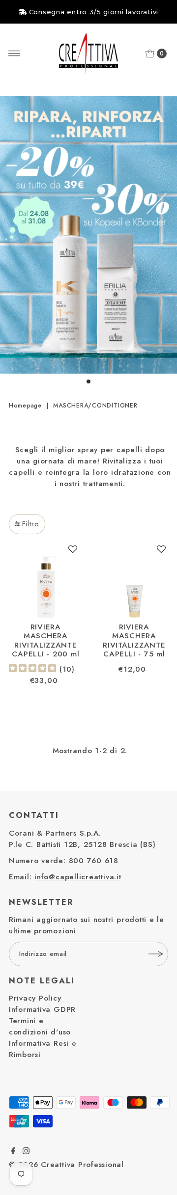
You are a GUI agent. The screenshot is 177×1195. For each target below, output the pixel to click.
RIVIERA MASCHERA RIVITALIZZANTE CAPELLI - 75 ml (134, 640)
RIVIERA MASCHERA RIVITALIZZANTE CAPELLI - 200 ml (45, 640)
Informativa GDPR (42, 1009)
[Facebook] (13, 1151)
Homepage (25, 405)
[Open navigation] (14, 53)
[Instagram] (26, 1151)
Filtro (30, 523)
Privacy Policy (35, 998)
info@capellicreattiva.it (77, 876)
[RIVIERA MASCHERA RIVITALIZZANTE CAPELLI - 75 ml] (134, 581)
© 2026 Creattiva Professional (66, 1164)
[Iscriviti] (156, 954)
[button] (73, 552)
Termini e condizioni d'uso (40, 1026)
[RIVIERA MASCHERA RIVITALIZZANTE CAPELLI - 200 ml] (46, 581)
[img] (32, 669)
